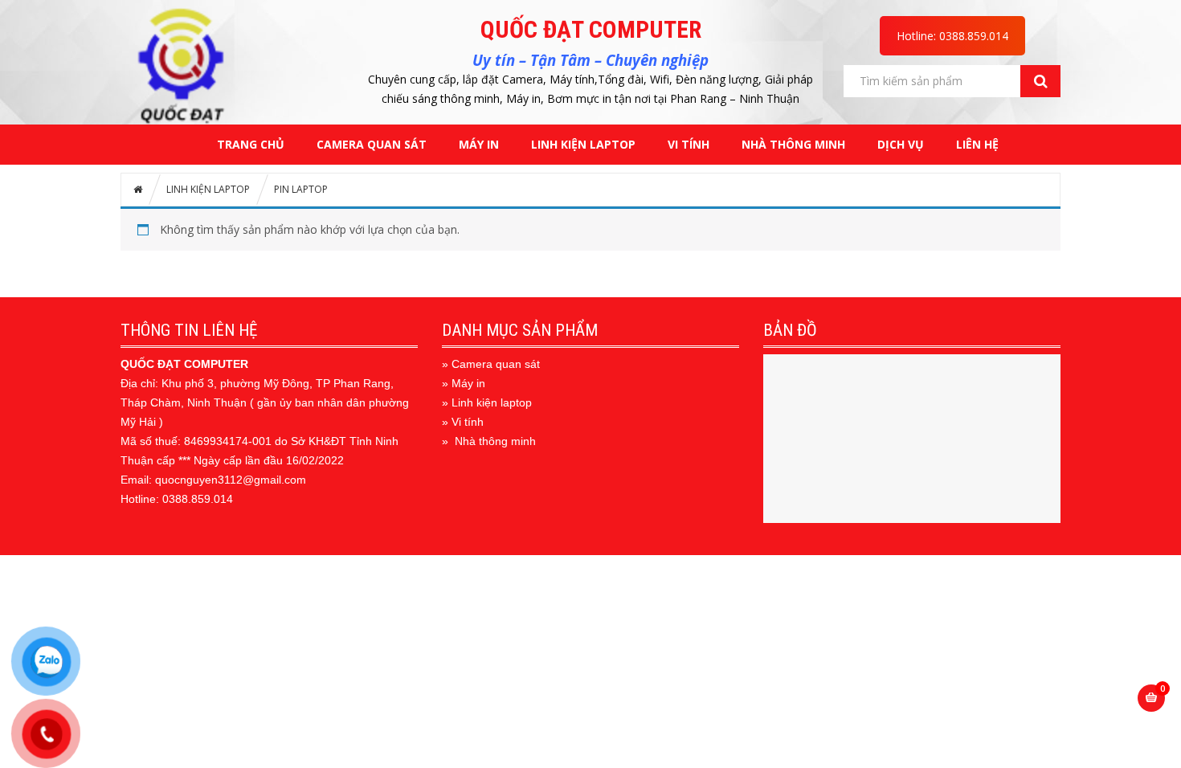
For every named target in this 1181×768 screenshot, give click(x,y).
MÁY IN (479, 144)
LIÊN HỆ (977, 144)
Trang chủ (250, 144)
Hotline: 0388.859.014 (952, 35)
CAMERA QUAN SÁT (372, 144)
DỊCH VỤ (900, 144)
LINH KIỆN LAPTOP (583, 144)
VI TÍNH (688, 144)
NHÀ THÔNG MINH (793, 144)
